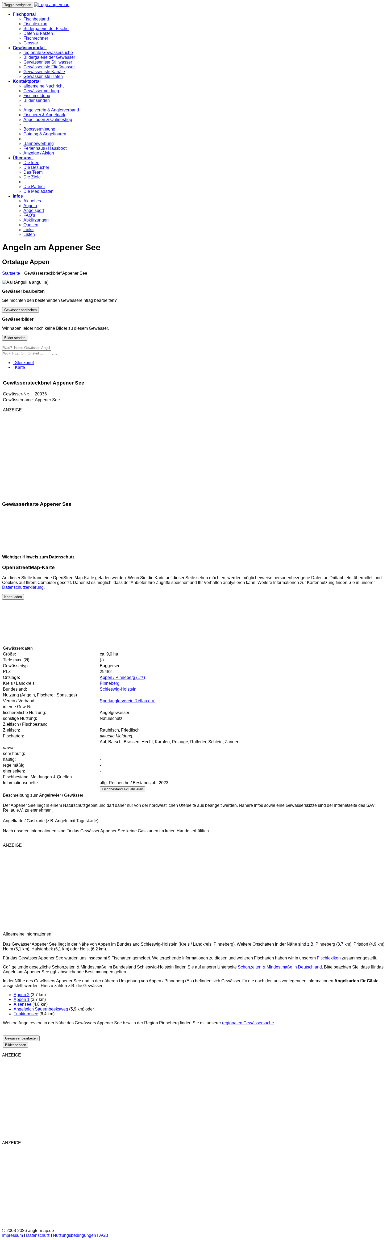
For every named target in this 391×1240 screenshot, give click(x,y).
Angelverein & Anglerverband (51, 110)
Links (28, 229)
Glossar (30, 43)
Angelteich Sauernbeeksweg (41, 1009)
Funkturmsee (26, 1014)
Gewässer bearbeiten (20, 310)
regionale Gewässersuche (48, 52)
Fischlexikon (35, 24)
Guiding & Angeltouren (44, 134)
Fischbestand (36, 19)
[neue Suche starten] (54, 354)
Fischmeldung (36, 95)
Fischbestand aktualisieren (122, 789)
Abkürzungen (36, 220)
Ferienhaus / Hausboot (44, 148)
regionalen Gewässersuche (248, 1023)
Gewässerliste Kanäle (44, 71)
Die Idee (31, 162)
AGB (103, 1235)
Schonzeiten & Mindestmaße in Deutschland (280, 967)
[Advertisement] (65, 454)
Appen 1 (22, 999)
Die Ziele (32, 177)
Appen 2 (22, 994)
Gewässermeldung (41, 91)
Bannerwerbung (38, 143)
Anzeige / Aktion (38, 153)
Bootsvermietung (39, 129)
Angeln (30, 205)
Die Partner (34, 186)
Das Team (33, 172)
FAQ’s (29, 215)
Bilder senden (36, 100)
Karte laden (13, 597)
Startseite (11, 273)
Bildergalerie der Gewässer (49, 57)
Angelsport (33, 210)
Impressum (12, 1235)
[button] (25, 14)
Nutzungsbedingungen (74, 1235)
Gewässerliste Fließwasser (49, 67)
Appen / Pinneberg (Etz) (122, 677)
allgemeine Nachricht (43, 86)
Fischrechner (35, 38)
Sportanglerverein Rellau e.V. (127, 701)
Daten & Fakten (38, 33)
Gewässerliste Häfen (43, 76)
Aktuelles (32, 201)
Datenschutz (38, 1235)
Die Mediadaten (38, 191)
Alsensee (22, 1004)
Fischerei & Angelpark (44, 114)
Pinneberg (109, 683)
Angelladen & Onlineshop (47, 119)
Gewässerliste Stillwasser (47, 62)
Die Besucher (36, 167)
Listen (29, 234)
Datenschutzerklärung (23, 587)
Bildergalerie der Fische (46, 28)
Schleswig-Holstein (118, 689)
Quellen (30, 225)
